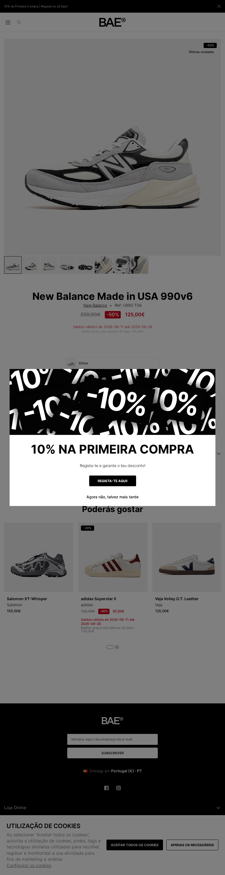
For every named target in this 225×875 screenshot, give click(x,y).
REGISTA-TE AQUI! (113, 481)
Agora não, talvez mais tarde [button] (112, 496)
